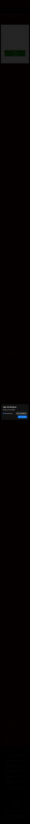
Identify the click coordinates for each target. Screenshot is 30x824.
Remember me (9, 413)
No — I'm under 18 (21, 413)
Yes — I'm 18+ (22, 416)
